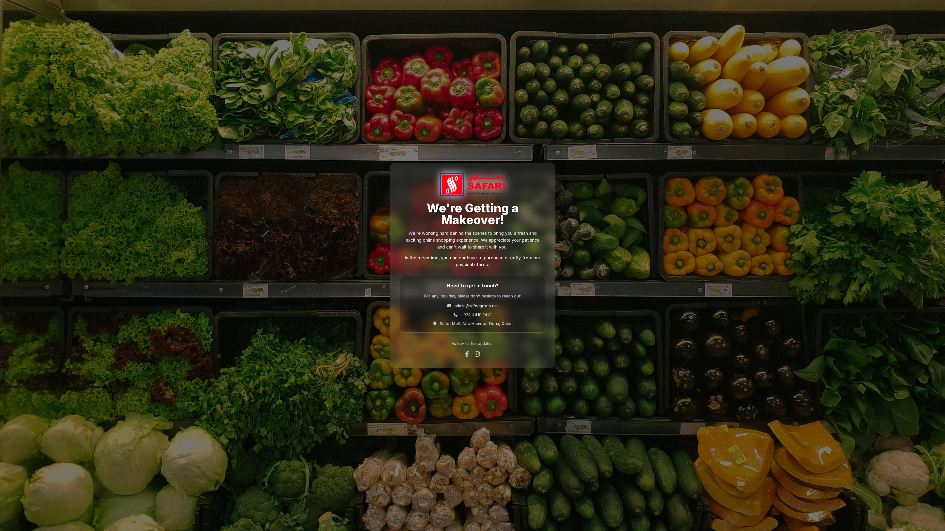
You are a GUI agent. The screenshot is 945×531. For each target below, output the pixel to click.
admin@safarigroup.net (476, 305)
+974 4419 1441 (476, 314)
